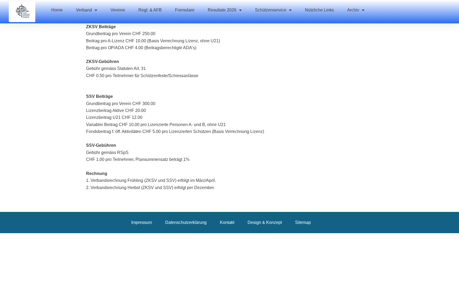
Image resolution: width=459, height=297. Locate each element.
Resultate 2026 (222, 10)
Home (57, 10)
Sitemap (303, 222)
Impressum (141, 222)
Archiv (353, 10)
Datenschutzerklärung (186, 222)
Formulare (184, 10)
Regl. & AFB (150, 10)
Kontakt (227, 222)
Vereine (117, 10)
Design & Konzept (265, 222)
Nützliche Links (319, 10)
